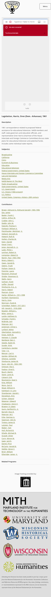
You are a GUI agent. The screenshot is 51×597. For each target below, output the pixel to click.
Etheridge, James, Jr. (10, 454)
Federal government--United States (16, 171)
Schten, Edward (8, 398)
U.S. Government (8, 189)
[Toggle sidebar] (6, 22)
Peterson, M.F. (7, 414)
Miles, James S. (8, 313)
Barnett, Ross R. (8, 412)
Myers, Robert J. (8, 260)
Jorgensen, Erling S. (9, 327)
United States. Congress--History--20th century (20, 197)
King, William (7, 382)
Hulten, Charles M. (9, 239)
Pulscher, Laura (8, 271)
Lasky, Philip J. (7, 250)
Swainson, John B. (9, 420)
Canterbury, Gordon (10, 348)
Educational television (10, 168)
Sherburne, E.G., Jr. (9, 287)
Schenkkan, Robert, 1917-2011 (14, 305)
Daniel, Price (7, 444)
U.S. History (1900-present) (12, 192)
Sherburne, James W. (10, 361)
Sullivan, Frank (7, 282)
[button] (25, 33)
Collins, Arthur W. (9, 218)
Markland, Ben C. (8, 340)
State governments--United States (15, 186)
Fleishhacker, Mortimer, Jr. (12, 231)
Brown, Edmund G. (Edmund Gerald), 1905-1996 (21, 210)
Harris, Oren (7, 300)
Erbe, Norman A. (8, 417)
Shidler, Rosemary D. (10, 276)
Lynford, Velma (8, 329)
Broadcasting (7, 155)
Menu (45, 6)
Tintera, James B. (8, 422)
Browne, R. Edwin (9, 406)
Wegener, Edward (9, 401)
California (5, 157)
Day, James (6, 212)
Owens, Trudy (7, 266)
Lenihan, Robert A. (9, 252)
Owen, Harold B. (8, 263)
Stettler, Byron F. (8, 449)
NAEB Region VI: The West (12, 181)
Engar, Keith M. (8, 335)
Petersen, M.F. (7, 324)
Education (6, 165)
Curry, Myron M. (8, 438)
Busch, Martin (7, 372)
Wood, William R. (8, 388)
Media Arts (6, 178)
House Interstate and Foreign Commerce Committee (22, 173)
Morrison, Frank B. (9, 303)
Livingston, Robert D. (10, 255)
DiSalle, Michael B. (9, 433)
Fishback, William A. (9, 228)
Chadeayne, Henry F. (10, 404)
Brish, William (7, 452)
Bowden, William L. (9, 311)
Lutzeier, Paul (7, 425)
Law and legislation (9, 176)
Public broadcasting (9, 184)
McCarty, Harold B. (9, 446)
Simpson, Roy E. (8, 367)
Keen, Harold (7, 242)
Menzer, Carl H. (8, 353)
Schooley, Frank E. (9, 319)
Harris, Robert (7, 290)
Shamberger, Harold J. (10, 393)
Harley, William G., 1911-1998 (13, 295)
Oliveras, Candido (9, 359)
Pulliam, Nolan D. (8, 268)
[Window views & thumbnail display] (39, 22)
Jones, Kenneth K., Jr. (10, 247)
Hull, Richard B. (8, 430)
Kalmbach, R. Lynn (9, 390)
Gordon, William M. (9, 356)
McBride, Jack (7, 321)
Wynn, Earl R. (7, 385)
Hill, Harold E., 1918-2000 (12, 308)
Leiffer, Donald (7, 284)
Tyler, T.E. (5, 351)
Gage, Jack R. (7, 441)
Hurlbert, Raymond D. (10, 297)
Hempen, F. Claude (9, 337)
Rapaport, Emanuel (9, 274)
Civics (4, 160)
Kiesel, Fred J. (7, 244)
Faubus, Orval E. (8, 369)
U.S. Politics (6, 194)
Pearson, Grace (8, 292)
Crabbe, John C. (8, 220)
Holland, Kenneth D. (10, 234)
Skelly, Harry (7, 279)
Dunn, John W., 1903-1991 (12, 364)
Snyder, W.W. (7, 345)
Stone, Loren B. (8, 374)
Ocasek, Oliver (7, 436)
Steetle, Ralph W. (8, 343)
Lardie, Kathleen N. (9, 316)
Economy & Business (10, 162)
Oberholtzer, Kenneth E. (11, 332)
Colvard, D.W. (7, 377)
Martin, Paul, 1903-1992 (11, 258)
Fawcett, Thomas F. (9, 226)
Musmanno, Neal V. (9, 380)
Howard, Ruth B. (8, 236)
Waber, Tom (6, 428)
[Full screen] (44, 22)
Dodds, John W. (8, 223)
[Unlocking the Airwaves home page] (25, 14)
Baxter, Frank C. (8, 215)
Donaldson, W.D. (8, 396)
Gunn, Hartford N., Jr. (10, 409)
